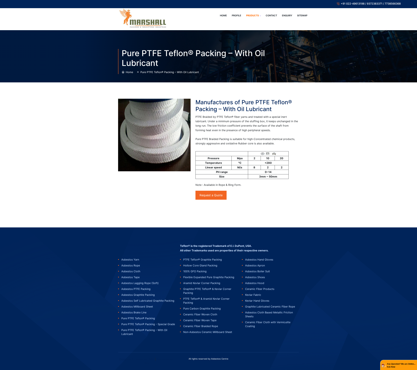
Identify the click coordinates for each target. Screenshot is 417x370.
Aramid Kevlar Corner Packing (201, 283)
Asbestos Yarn (130, 259)
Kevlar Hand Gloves (257, 300)
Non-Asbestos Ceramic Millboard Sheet (207, 332)
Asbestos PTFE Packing (136, 289)
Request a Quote (211, 195)
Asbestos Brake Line (133, 312)
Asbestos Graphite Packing (138, 294)
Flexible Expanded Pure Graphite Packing (208, 277)
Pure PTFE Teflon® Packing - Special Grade (148, 324)
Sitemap (302, 15)
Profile (236, 15)
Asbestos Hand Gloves (259, 259)
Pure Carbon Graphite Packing (202, 308)
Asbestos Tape (130, 277)
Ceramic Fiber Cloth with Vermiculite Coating (267, 324)
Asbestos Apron (255, 265)
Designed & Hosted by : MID (137, 359)
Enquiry (287, 15)
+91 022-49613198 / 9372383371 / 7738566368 (371, 3)
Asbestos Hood (254, 283)
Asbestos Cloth (130, 271)
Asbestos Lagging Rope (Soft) (140, 283)
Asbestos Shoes (255, 277)
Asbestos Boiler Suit (257, 271)
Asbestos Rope (130, 265)
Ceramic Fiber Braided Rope (200, 326)
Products (252, 15)
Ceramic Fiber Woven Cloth (200, 314)
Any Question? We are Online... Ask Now (401, 365)
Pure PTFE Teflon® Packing (138, 318)
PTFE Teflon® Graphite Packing (202, 259)
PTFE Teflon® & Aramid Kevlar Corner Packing (206, 300)
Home (223, 15)
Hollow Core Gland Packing (200, 265)
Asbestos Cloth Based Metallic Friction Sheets (269, 314)
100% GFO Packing (195, 271)
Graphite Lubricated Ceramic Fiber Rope (270, 306)
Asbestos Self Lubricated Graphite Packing (147, 300)
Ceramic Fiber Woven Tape (199, 320)
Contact (271, 15)
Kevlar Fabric (253, 294)
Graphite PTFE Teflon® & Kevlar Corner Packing (207, 290)
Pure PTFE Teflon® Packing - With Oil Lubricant (144, 332)
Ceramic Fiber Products (259, 289)
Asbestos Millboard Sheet (137, 306)
